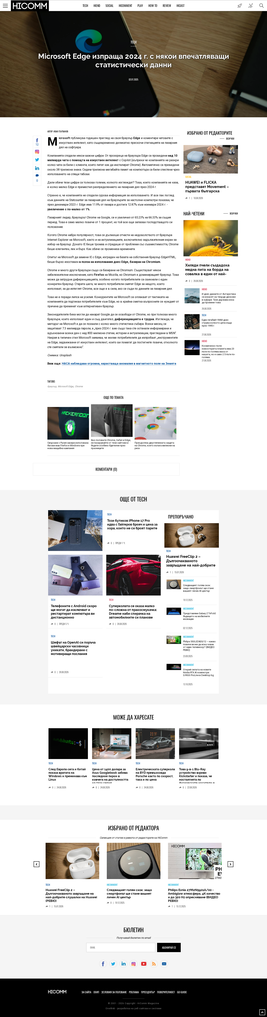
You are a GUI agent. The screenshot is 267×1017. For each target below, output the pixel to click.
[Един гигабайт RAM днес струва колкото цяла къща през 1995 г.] (192, 321)
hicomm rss (154, 964)
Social (109, 6)
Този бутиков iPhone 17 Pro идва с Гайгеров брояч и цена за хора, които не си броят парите (132, 524)
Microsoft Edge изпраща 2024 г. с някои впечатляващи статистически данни (133, 60)
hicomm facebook (103, 964)
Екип (96, 992)
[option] (210, 298)
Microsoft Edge (65, 386)
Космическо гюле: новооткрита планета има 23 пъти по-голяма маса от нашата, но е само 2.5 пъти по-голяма (218, 351)
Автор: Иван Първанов (57, 131)
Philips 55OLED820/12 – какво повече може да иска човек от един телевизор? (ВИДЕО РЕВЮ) (199, 645)
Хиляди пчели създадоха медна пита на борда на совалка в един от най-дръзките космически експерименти (207, 274)
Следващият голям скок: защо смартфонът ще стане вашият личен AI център (198, 588)
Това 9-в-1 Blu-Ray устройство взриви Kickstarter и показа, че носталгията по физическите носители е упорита (197, 778)
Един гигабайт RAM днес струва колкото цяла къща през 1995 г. (217, 323)
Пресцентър (148, 992)
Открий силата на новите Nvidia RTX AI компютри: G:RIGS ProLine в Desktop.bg (198, 672)
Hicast (180, 6)
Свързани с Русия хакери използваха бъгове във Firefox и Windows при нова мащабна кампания (67, 445)
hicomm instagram (133, 964)
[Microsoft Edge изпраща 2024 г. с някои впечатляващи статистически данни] (37, 152)
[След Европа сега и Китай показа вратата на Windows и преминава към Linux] (68, 743)
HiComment (125, 6)
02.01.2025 (133, 79)
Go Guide (182, 992)
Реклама (134, 992)
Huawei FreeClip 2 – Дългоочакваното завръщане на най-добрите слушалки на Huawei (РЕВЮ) (191, 563)
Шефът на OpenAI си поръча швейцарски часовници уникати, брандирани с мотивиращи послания (73, 648)
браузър (51, 386)
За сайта (86, 992)
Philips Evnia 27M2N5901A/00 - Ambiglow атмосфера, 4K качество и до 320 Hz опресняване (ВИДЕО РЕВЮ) (194, 895)
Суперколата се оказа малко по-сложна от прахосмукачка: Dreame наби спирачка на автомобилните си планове (133, 611)
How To (152, 6)
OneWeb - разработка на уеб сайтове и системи (133, 1008)
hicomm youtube (144, 964)
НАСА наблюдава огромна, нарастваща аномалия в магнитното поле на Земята (119, 363)
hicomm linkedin (123, 964)
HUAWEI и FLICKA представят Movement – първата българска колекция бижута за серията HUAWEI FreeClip (208, 191)
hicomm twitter (113, 964)
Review (167, 6)
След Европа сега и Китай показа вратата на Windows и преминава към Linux (67, 774)
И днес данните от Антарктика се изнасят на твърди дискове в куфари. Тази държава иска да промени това (219, 298)
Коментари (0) (106, 469)
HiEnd (97, 6)
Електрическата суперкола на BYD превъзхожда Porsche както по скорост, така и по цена (155, 774)
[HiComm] (30, 5)
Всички (230, 138)
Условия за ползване (114, 992)
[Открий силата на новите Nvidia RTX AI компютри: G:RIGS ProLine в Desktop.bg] (174, 667)
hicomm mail (164, 964)
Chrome (79, 386)
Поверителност (166, 992)
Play (140, 6)
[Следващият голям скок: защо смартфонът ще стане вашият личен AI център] (174, 585)
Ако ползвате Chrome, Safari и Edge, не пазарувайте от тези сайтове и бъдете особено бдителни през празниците (111, 444)
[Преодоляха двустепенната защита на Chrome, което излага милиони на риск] (155, 423)
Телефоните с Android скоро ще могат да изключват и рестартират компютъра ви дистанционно (74, 611)
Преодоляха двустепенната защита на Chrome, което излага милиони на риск (155, 445)
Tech (85, 6)
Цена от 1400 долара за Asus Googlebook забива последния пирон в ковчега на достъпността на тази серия (110, 776)
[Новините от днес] (239, 5)
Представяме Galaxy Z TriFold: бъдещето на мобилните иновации (199, 616)
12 (37, 144)
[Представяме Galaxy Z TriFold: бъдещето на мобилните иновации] (174, 611)
